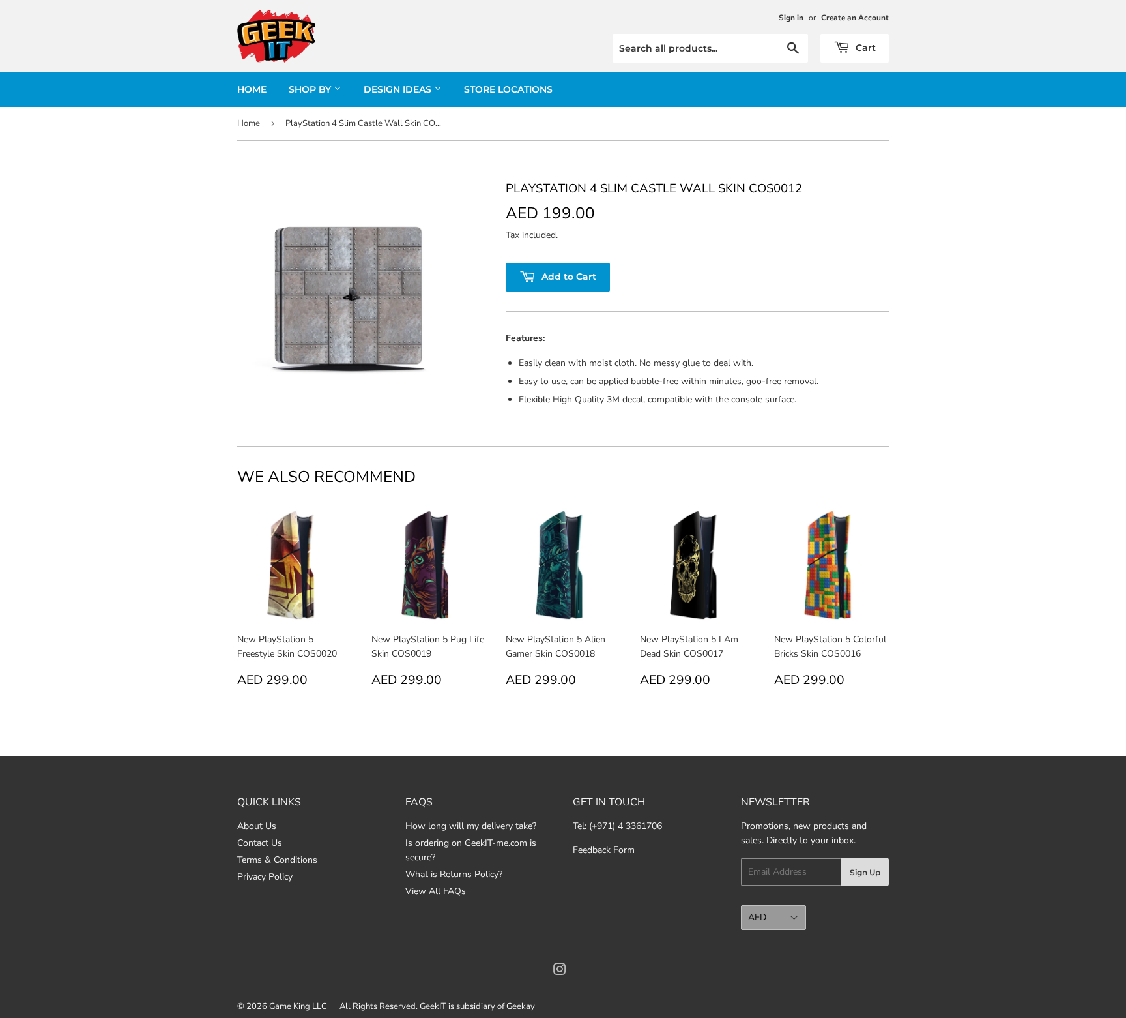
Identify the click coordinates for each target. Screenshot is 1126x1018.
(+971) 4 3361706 (625, 826)
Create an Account (855, 17)
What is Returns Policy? (453, 874)
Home (252, 89)
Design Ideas (399, 89)
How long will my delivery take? (470, 826)
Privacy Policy (265, 877)
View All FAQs (435, 891)
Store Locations (508, 89)
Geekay (520, 1006)
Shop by (311, 89)
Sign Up (865, 872)
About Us (256, 826)
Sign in (791, 17)
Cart (864, 47)
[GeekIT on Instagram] (559, 971)
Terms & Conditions (277, 860)
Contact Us (259, 843)
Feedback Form (604, 850)
